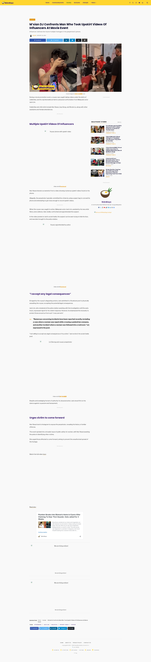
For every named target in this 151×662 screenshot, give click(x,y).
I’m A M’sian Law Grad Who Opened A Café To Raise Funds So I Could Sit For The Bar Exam (114, 128)
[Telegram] (72, 40)
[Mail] (112, 207)
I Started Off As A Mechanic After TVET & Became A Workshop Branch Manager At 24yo (113, 161)
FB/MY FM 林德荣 (79, 94)
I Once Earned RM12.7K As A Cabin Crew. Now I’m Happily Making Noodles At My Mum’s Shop (114, 150)
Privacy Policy (77, 642)
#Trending (37, 624)
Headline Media (78, 645)
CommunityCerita (111, 133)
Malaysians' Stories (99, 122)
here (44, 454)
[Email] (78, 40)
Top (76, 653)
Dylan (34, 35)
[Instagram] (102, 207)
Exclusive (108, 165)
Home (39, 620)
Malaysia (54, 624)
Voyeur (73, 624)
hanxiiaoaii (63, 186)
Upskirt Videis (64, 624)
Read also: (32, 507)
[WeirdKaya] (8, 2)
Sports (108, 176)
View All (119, 122)
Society (32, 19)
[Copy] (84, 40)
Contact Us (87, 642)
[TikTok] (106, 207)
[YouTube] (104, 207)
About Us (68, 642)
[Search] (146, 2)
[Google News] (114, 207)
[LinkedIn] (66, 40)
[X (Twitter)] (100, 207)
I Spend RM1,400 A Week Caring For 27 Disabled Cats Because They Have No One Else (113, 139)
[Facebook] (98, 207)
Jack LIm (46, 624)
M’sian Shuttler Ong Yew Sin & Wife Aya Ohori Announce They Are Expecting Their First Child (114, 172)
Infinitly (77, 647)
